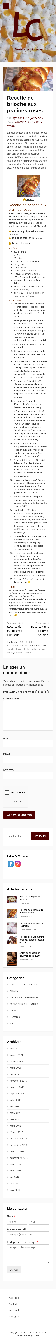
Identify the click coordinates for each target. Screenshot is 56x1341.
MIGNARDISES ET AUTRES (24, 1003)
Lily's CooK (18, 118)
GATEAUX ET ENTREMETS (27, 122)
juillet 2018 (16, 1170)
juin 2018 (15, 1177)
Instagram (14, 1316)
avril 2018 (15, 1189)
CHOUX (14, 991)
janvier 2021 (16, 1055)
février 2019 (16, 1132)
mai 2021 (15, 1048)
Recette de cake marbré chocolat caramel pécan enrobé (31, 939)
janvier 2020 (16, 1074)
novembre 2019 (18, 1080)
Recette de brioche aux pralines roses (31, 911)
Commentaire (11, 698)
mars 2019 (15, 1125)
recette (18, 652)
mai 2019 (15, 1112)
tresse (27, 652)
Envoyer (13, 1269)
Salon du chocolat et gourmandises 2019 (29, 954)
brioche (11, 648)
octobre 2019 (17, 1087)
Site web (8, 770)
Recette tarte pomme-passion (40, 629)
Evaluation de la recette (18, 692)
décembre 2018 (18, 1138)
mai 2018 (15, 1183)
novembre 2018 (18, 1144)
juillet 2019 (16, 1100)
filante (26, 648)
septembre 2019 (19, 1093)
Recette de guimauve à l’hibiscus (15, 629)
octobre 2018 (17, 1151)
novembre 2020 (18, 1061)
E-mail (7, 754)
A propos (14, 1297)
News (13, 1010)
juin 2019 (15, 1106)
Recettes (11, 126)
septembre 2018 (19, 1157)
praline (34, 648)
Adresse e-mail (17, 1229)
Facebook (14, 1310)
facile (19, 648)
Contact (13, 1303)
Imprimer (30, 199)
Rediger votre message (22, 1242)
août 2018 (15, 1164)
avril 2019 (15, 1119)
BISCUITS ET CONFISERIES (24, 984)
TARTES (14, 1023)
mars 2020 (15, 1067)
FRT (37, 1335)
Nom (6, 738)
